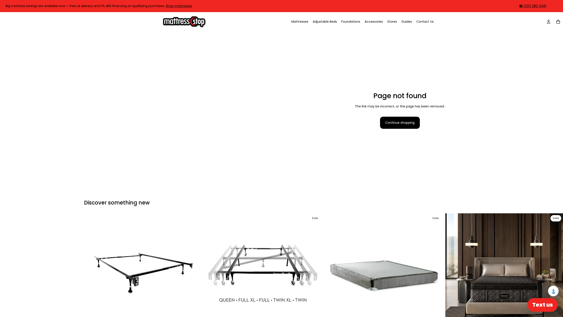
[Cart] (558, 21)
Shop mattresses (179, 6)
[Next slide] (195, 272)
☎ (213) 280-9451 (532, 6)
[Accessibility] (553, 291)
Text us (542, 305)
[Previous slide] (90, 272)
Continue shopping (400, 122)
